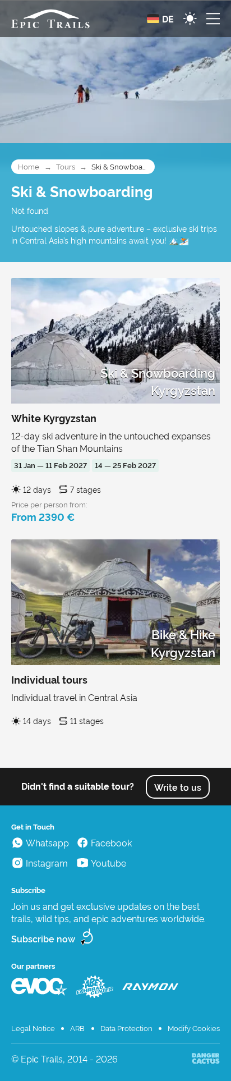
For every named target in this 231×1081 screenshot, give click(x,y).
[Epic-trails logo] (50, 19)
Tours (65, 166)
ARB (77, 1028)
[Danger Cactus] (206, 1058)
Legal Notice (33, 1028)
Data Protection (126, 1028)
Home (28, 166)
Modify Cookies (194, 1028)
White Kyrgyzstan (53, 417)
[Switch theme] (190, 18)
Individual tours (49, 679)
